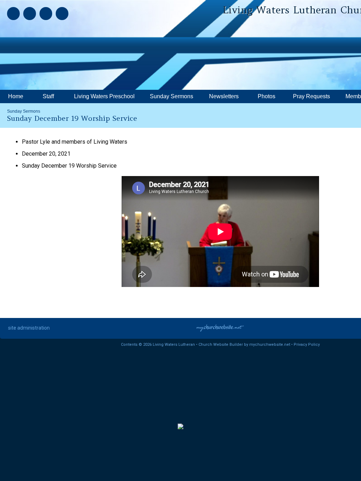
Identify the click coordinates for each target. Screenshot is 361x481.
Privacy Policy (307, 344)
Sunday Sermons (23, 111)
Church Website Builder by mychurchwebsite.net (244, 344)
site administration (29, 328)
